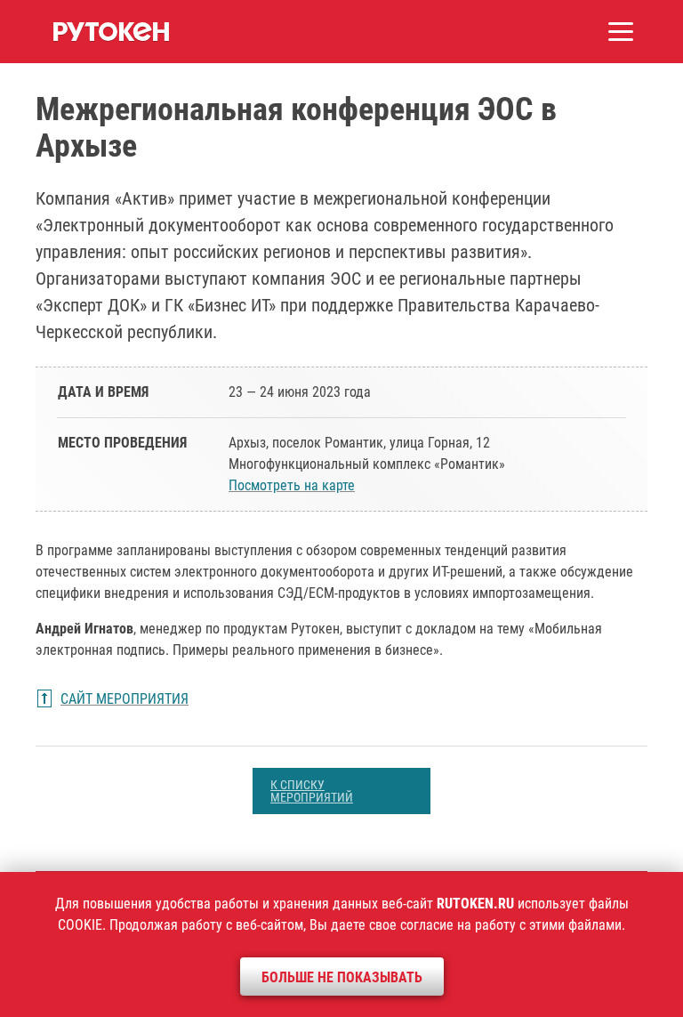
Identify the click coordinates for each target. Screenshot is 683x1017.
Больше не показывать (341, 977)
